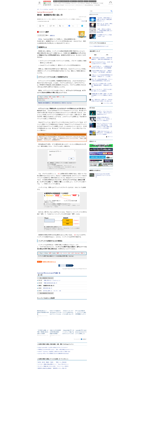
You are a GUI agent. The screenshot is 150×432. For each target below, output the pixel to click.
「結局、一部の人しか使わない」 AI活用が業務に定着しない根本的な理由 (104, 31)
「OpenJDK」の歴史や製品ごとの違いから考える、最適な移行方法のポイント (104, 19)
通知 (54, 25)
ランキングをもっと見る (108, 103)
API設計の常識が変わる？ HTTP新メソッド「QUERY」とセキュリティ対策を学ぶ (104, 119)
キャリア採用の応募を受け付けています (99, 46)
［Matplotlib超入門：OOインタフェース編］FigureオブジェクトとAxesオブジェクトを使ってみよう (68, 333)
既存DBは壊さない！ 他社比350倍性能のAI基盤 (43, 312)
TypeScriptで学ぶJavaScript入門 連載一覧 (48, 273)
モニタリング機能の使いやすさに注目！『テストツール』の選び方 (53, 366)
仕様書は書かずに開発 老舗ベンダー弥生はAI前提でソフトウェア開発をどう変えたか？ (101, 95)
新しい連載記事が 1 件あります (46, 278)
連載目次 (52, 35)
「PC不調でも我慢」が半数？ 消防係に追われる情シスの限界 (42, 332)
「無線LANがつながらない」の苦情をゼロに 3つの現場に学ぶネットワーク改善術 (104, 133)
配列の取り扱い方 (47, 288)
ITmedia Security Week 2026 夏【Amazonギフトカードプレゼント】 (103, 175)
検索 (111, 11)
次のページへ (69, 265)
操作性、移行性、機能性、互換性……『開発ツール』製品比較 (52, 362)
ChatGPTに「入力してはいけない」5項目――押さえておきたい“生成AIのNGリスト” (104, 113)
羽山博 (83, 21)
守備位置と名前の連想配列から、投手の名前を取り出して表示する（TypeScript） (55, 102)
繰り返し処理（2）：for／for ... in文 (52, 290)
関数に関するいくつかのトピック (52, 280)
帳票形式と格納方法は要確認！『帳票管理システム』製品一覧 (52, 368)
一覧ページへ (110, 136)
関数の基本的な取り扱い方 (50, 283)
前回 (39, 39)
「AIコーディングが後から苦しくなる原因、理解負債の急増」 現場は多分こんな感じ (101, 85)
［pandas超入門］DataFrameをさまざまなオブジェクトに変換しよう (81, 332)
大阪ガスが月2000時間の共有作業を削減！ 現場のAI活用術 (55, 332)
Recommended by (77, 339)
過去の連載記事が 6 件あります (46, 293)
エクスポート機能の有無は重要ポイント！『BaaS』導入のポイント (53, 364)
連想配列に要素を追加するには (49, 261)
